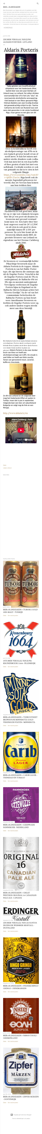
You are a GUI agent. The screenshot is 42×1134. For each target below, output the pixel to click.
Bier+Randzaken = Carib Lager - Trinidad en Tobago (20, 776)
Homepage (8, 28)
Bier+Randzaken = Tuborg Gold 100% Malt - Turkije (20, 610)
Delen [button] (4, 465)
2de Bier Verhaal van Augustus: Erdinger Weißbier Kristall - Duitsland (20, 925)
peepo (28, 1118)
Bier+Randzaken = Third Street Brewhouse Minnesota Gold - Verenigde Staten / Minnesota (20, 719)
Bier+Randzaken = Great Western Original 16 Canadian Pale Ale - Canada (19, 895)
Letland (9, 468)
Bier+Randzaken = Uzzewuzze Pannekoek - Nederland (19, 826)
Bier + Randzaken (11, 7)
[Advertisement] (21, 539)
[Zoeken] (38, 3)
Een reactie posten (13, 615)
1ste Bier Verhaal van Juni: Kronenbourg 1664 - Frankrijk (19, 661)
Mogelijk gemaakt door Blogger (22, 1114)
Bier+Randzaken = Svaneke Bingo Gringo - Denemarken (20, 987)
